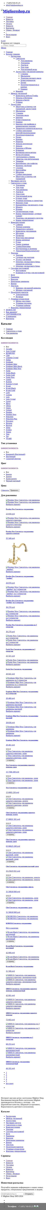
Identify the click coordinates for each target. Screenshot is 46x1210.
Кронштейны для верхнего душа (29, 205)
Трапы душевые (22, 244)
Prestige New (11, 414)
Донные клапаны (23, 227)
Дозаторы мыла (22, 115)
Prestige (9, 412)
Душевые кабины (23, 305)
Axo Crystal (10, 351)
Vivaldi (9, 438)
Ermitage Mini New (13, 369)
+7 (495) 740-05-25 (25, 1206)
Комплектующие (18, 222)
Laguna (9, 395)
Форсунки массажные (25, 238)
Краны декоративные (25, 220)
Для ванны (25, 63)
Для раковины (27, 61)
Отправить (29, 1194)
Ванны (14, 284)
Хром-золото (11, 479)
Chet (8, 355)
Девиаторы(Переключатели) (27, 251)
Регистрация (11, 35)
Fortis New (10, 377)
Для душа (25, 67)
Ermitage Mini (11, 364)
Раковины (15, 277)
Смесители (20, 58)
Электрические (22, 294)
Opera (8, 408)
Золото (9, 476)
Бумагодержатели (28, 80)
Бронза (9, 474)
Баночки (19, 117)
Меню (3, 48)
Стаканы (24, 74)
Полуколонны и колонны (26, 249)
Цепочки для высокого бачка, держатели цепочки (28, 263)
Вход (8, 37)
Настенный (10, 456)
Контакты (10, 28)
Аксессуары (16, 104)
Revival (9, 425)
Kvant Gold (10, 390)
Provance (9, 421)
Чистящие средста (18, 181)
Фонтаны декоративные (21, 308)
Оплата (9, 24)
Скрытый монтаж (13, 459)
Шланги (19, 207)
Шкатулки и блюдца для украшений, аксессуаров (26, 108)
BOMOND (10, 353)
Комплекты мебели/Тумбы (27, 96)
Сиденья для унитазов (25, 257)
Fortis (8, 371)
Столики (19, 168)
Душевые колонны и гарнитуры (29, 200)
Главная (9, 17)
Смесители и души (19, 183)
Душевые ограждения (20, 299)
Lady (8, 393)
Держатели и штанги (24, 229)
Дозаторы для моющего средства (29, 218)
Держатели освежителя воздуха (29, 128)
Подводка (20, 235)
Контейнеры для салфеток (27, 163)
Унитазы (14, 253)
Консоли (14, 279)
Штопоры (20, 172)
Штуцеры (20, 233)
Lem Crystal (10, 399)
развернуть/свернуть (9, 343)
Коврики (19, 91)
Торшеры (19, 161)
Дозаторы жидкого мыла (31, 78)
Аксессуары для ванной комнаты (29, 72)
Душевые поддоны (24, 303)
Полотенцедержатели (25, 135)
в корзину (10, 760)
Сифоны (19, 225)
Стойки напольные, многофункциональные (25, 132)
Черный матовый (13, 481)
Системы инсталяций (20, 268)
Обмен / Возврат (13, 30)
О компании (11, 316)
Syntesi (9, 430)
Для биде (24, 65)
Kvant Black (11, 388)
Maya (8, 403)
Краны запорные (23, 240)
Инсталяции (21, 270)
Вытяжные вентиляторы (26, 152)
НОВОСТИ (11, 310)
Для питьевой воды (29, 69)
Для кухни (20, 194)
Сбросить (5, 490)
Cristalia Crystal (12, 358)
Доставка (10, 21)
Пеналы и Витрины (24, 98)
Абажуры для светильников (27, 159)
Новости (9, 19)
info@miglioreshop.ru (14, 5)
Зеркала (19, 146)
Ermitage (9, 362)
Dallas (8, 360)
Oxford (9, 410)
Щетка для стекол (23, 301)
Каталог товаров (13, 54)
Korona (9, 382)
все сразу (9, 1083)
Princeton (9, 417)
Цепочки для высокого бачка (28, 266)
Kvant (8, 386)
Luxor (8, 401)
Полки (23, 82)
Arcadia (9, 349)
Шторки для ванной (24, 290)
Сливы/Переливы (23, 246)
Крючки (19, 139)
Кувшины (20, 150)
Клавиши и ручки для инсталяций (30, 273)
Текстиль (14, 286)
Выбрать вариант (13, 504)
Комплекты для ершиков (26, 231)
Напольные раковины (20, 281)
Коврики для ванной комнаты (28, 288)
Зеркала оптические (24, 144)
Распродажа (16, 56)
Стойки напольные (24, 174)
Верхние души (22, 203)
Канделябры (21, 170)
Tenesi (8, 432)
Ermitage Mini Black (14, 366)
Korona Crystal (12, 384)
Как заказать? (11, 312)
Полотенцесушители (19, 292)
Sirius (8, 428)
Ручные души (21, 198)
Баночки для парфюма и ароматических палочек (26, 125)
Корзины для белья (24, 166)
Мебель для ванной (19, 93)
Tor (7, 436)
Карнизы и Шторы (23, 148)
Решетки (19, 141)
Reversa (9, 423)
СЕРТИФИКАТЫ (13, 314)
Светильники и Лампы (25, 157)
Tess (7, 434)
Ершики (24, 89)
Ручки (18, 242)
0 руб (3, 41)
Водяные (19, 297)
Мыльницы (25, 76)
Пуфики (19, 102)
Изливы (19, 209)
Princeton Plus (11, 419)
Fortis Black (10, 373)
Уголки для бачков (23, 259)
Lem (7, 397)
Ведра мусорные (23, 155)
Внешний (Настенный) (15, 454)
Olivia (8, 406)
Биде (13, 275)
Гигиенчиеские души (24, 211)
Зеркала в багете (22, 100)
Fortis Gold (10, 375)
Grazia (8, 379)
